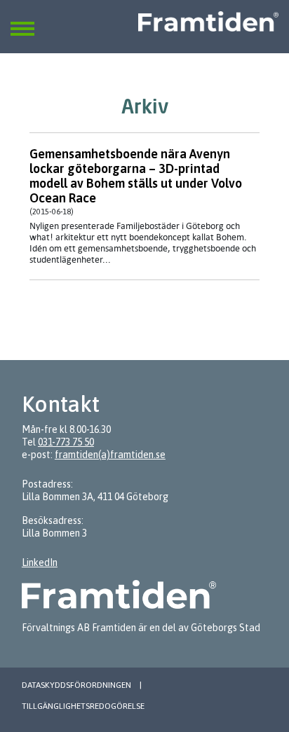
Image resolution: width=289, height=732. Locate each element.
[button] (22, 20)
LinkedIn (40, 562)
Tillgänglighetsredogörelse (83, 706)
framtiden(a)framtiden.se (110, 454)
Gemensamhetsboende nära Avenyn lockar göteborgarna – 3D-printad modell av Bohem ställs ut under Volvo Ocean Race (135, 175)
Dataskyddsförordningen (76, 685)
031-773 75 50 (66, 442)
